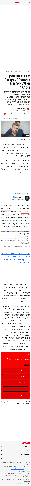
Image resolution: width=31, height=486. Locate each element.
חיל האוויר (27, 403)
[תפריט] (29, 2)
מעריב (28, 71)
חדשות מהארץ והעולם (19, 71)
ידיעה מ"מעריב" (15, 306)
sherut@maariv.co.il (17, 469)
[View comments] (4, 113)
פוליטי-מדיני (9, 71)
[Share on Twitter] (20, 113)
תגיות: (28, 402)
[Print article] (11, 113)
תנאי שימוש (27, 483)
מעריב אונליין (21, 108)
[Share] (28, 113)
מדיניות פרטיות (18, 483)
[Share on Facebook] (24, 113)
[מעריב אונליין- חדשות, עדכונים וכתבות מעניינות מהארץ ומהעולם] (15, 2)
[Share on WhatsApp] (15, 113)
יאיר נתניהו (20, 403)
